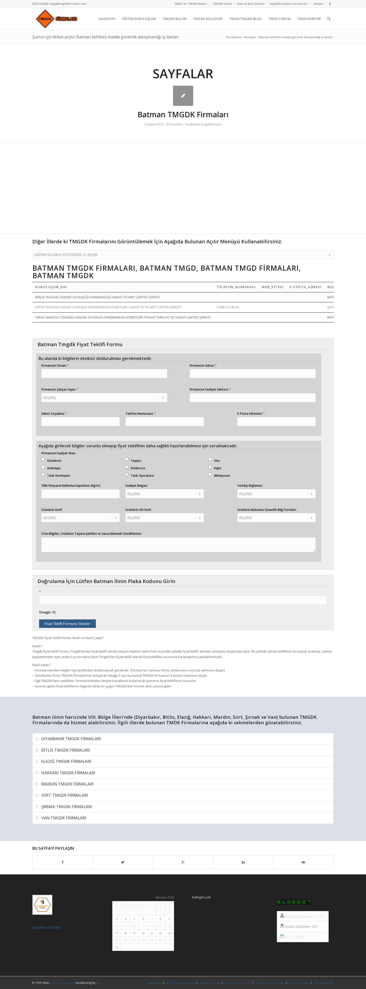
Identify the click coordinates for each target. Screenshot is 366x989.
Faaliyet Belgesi (136, 485)
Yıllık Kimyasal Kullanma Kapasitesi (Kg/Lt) (70, 485)
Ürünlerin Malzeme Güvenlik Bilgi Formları (266, 510)
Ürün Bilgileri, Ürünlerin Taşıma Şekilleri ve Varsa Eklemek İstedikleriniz (91, 533)
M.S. (99, 983)
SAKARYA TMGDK (46, 927)
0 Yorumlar (174, 124)
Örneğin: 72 (47, 612)
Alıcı (217, 461)
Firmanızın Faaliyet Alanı (58, 453)
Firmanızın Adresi (203, 365)
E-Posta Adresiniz (251, 413)
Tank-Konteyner (58, 475)
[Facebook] (330, 3)
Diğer (218, 468)
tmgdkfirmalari (211, 124)
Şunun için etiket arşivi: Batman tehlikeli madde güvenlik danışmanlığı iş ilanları (105, 37)
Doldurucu (138, 468)
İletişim (318, 3)
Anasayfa (250, 37)
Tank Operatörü (142, 475)
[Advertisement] (181, 190)
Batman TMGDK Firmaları (183, 114)
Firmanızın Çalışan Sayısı (59, 389)
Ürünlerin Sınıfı (51, 510)
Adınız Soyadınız (54, 413)
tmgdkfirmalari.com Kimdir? (289, 3)
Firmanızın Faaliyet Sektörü (210, 389)
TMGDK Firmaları (63, 983)
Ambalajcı (54, 468)
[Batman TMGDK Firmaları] (183, 96)
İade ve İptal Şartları (250, 3)
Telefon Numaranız (140, 413)
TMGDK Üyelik (222, 3)
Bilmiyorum (222, 475)
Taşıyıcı (136, 461)
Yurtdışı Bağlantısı (249, 485)
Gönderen (54, 461)
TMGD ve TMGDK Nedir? (190, 3)
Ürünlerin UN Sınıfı (138, 510)
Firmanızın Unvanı (55, 365)
